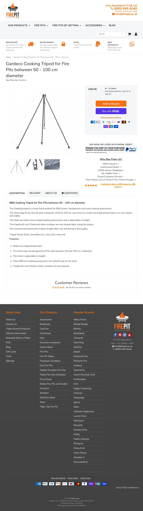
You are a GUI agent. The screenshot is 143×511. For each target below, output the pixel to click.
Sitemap (10, 360)
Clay (42, 337)
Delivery (34, 193)
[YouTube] (129, 335)
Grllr (76, 383)
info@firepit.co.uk (126, 14)
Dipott (77, 351)
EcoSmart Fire (81, 356)
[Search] (122, 34)
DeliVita (78, 347)
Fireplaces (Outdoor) (50, 360)
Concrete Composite (50, 342)
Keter (76, 406)
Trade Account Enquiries (18, 328)
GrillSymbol (80, 379)
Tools (8, 356)
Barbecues (45, 324)
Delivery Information (16, 333)
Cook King (79, 342)
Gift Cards (11, 351)
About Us (51, 193)
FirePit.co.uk (74, 498)
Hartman (78, 393)
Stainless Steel (47, 397)
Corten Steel (46, 347)
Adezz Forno (80, 319)
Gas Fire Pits (46, 365)
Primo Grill (79, 448)
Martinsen (79, 420)
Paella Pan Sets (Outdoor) (53, 374)
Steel (42, 402)
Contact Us (11, 324)
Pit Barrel (78, 443)
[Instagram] (125, 335)
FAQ (8, 342)
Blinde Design (81, 324)
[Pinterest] (120, 335)
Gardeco (22, 80)
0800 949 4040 (125, 8)
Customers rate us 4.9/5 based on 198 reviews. (118, 185)
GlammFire (79, 370)
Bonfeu (77, 328)
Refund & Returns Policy (18, 337)
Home (8, 57)
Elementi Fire (80, 360)
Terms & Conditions (58, 478)
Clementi (78, 337)
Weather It (79, 457)
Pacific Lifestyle (81, 439)
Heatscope (79, 397)
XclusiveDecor (81, 462)
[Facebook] (115, 335)
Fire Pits (40, 25)
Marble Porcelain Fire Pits (53, 370)
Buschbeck (79, 333)
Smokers (44, 392)
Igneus (77, 402)
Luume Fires (80, 416)
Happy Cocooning (82, 388)
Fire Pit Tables (47, 356)
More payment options (111, 117)
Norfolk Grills (80, 429)
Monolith (78, 425)
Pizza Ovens (46, 379)
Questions (71, 193)
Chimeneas (45, 333)
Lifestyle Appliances (84, 411)
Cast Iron (44, 328)
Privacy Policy (73, 478)
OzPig (76, 434)
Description (17, 193)
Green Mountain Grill (84, 374)
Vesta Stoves (80, 452)
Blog (112, 25)
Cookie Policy (85, 478)
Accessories (93, 25)
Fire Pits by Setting (65, 25)
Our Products (18, 25)
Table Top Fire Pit (49, 406)
